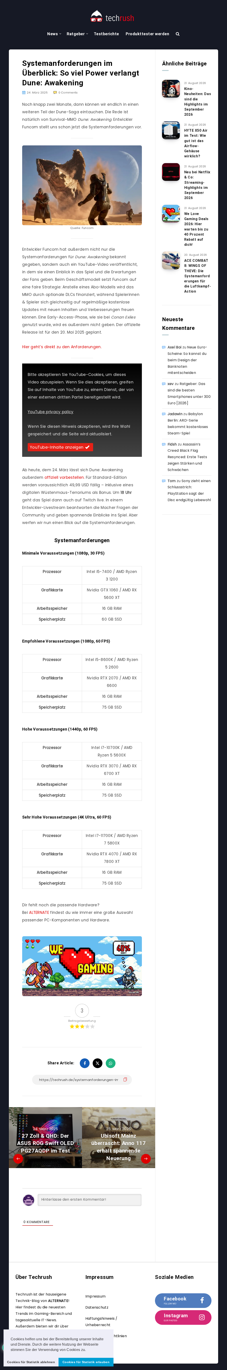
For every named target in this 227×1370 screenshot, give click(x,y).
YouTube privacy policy (51, 411)
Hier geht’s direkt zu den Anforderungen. (62, 347)
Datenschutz (96, 1307)
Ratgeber (76, 33)
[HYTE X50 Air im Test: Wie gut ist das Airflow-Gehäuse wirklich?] (171, 130)
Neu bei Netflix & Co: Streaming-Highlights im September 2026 (197, 185)
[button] (87, 1350)
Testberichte (106, 33)
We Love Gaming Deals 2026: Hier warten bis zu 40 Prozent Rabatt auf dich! (196, 229)
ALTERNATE (39, 912)
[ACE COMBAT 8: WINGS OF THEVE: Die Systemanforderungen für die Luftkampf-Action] (171, 260)
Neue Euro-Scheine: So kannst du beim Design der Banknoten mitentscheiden (187, 360)
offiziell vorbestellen (64, 477)
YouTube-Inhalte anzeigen (56, 447)
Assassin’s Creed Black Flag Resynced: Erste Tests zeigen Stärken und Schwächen (187, 457)
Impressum (95, 1296)
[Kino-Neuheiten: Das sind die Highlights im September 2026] (171, 89)
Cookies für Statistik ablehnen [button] (31, 1362)
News (52, 33)
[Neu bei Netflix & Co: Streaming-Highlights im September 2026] (171, 172)
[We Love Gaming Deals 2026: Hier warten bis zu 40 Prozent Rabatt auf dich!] (171, 214)
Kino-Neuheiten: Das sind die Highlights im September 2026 (197, 102)
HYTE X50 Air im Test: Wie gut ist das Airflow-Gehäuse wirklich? (196, 143)
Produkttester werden (147, 33)
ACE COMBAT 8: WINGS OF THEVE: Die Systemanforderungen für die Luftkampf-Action (197, 275)
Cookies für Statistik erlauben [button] (86, 1362)
